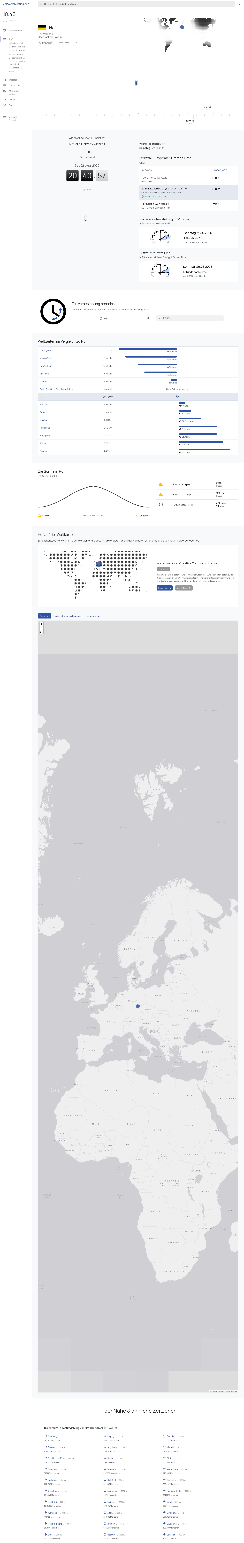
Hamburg (50, 1502)
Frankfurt (50, 389)
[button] (17, 85)
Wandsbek (51, 1512)
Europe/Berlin (219, 170)
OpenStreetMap (224, 1391)
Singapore (45, 435)
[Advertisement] (114, 81)
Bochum (109, 1534)
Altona (108, 1512)
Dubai (42, 412)
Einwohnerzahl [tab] (93, 616)
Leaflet (214, 1391)
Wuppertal (170, 1523)
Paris (58, 389)
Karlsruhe (50, 1480)
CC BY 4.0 (163, 569)
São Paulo (44, 373)
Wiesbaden (170, 1469)
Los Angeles (45, 350)
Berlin (42, 389)
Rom (71, 389)
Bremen (109, 1523)
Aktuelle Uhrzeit (16, 43)
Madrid (64, 389)
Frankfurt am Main (54, 1458)
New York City (46, 366)
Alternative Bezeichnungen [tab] (68, 616)
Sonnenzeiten (15, 67)
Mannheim (110, 1469)
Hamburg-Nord (53, 1523)
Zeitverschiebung (17, 46)
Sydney (43, 451)
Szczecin (169, 1534)
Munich (168, 1447)
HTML (87, 189)
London (43, 381)
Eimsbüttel (170, 1512)
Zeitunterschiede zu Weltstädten (18, 62)
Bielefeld (109, 1480)
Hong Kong (45, 427)
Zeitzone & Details (17, 50)
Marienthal (110, 1491)
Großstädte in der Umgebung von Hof (80, 1428)
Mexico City (45, 358)
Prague (49, 1447)
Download (164, 588)
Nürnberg (50, 1436)
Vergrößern (184, 588)
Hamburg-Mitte (172, 1491)
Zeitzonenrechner (17, 57)
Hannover (50, 1469)
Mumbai (43, 420)
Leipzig (108, 1436)
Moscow (44, 404)
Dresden (169, 1436)
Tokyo (43, 443)
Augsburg (110, 1447)
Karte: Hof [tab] (44, 616)
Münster (109, 1502)
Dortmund (169, 1480)
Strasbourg (51, 1491)
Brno (48, 1534)
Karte (11, 71)
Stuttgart (169, 1458)
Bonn (167, 1502)
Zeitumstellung (16, 54)
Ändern (13, 21)
